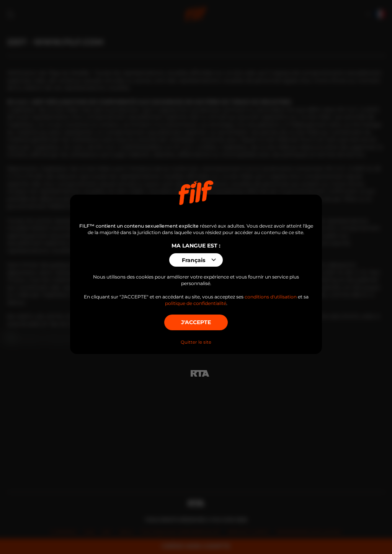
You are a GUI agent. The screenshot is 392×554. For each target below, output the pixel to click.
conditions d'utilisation (271, 297)
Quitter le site (196, 342)
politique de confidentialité (195, 303)
